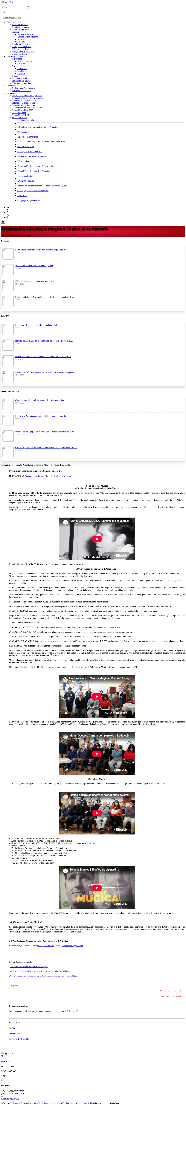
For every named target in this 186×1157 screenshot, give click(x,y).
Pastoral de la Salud (25, 146)
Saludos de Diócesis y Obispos (25, 103)
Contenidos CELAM (21, 115)
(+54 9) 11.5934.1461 (45, 946)
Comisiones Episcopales (22, 44)
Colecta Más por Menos (27, 137)
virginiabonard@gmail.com (72, 946)
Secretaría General (25, 34)
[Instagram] (7, 210)
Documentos (12, 86)
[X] (8, 215)
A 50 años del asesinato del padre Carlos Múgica (29, 967)
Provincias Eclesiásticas (22, 81)
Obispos (15, 66)
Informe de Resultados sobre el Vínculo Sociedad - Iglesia (42, 186)
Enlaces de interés (19, 117)
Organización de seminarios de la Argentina (36, 166)
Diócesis (15, 76)
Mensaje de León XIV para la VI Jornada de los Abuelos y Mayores (44, 372)
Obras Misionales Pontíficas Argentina (33, 171)
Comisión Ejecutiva (20, 29)
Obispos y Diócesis (15, 56)
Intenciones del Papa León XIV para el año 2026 (36, 325)
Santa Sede (22, 195)
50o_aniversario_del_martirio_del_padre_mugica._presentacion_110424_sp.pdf (43, 1011)
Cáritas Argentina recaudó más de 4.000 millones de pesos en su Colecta (46, 447)
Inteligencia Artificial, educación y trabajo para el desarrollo (40, 416)
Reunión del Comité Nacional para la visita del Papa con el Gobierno (44, 297)
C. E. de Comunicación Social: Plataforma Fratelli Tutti (41, 142)
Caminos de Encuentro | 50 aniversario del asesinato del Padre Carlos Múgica (40, 971)
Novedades (11, 93)
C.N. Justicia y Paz (20, 49)
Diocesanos (22, 68)
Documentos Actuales (21, 90)
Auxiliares (21, 71)
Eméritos (21, 64)
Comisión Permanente (21, 27)
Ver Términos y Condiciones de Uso (78, 1103)
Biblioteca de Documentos (23, 88)
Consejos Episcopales (21, 46)
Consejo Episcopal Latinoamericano (32, 190)
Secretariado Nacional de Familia (31, 156)
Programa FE (23, 132)
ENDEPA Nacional (25, 181)
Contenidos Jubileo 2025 (22, 110)
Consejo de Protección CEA (29, 151)
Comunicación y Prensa (27, 37)
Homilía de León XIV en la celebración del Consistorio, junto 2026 (44, 341)
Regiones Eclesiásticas (21, 78)
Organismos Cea (14, 22)
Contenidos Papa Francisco (23, 105)
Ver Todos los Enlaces (26, 120)
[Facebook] (7, 212)
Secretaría (16, 32)
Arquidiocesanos (24, 61)
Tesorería (21, 42)
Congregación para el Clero (29, 200)
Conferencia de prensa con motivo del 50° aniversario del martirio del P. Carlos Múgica (44, 976)
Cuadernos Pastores (25, 176)
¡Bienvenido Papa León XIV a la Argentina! (34, 265)
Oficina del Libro (19, 54)
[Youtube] (8, 207)
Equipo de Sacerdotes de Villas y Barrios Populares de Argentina (50, 476)
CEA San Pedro (24, 161)
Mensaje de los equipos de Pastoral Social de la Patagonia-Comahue (44, 432)
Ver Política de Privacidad (49, 1103)
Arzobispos (17, 59)
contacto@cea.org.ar (12, 17)
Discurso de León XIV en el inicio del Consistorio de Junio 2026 (43, 356)
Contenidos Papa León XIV (24, 100)
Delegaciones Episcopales (23, 51)
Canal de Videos (19, 112)
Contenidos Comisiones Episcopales (27, 98)
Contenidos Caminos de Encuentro (27, 108)
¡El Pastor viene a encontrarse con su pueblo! (34, 281)
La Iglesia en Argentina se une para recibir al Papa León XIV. (41, 250)
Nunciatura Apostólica (21, 83)
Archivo (21, 39)
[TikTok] (7, 217)
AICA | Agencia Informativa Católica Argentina (37, 127)
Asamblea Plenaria (20, 24)
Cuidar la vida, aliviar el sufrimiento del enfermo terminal (39, 400)
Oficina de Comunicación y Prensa (27, 95)
